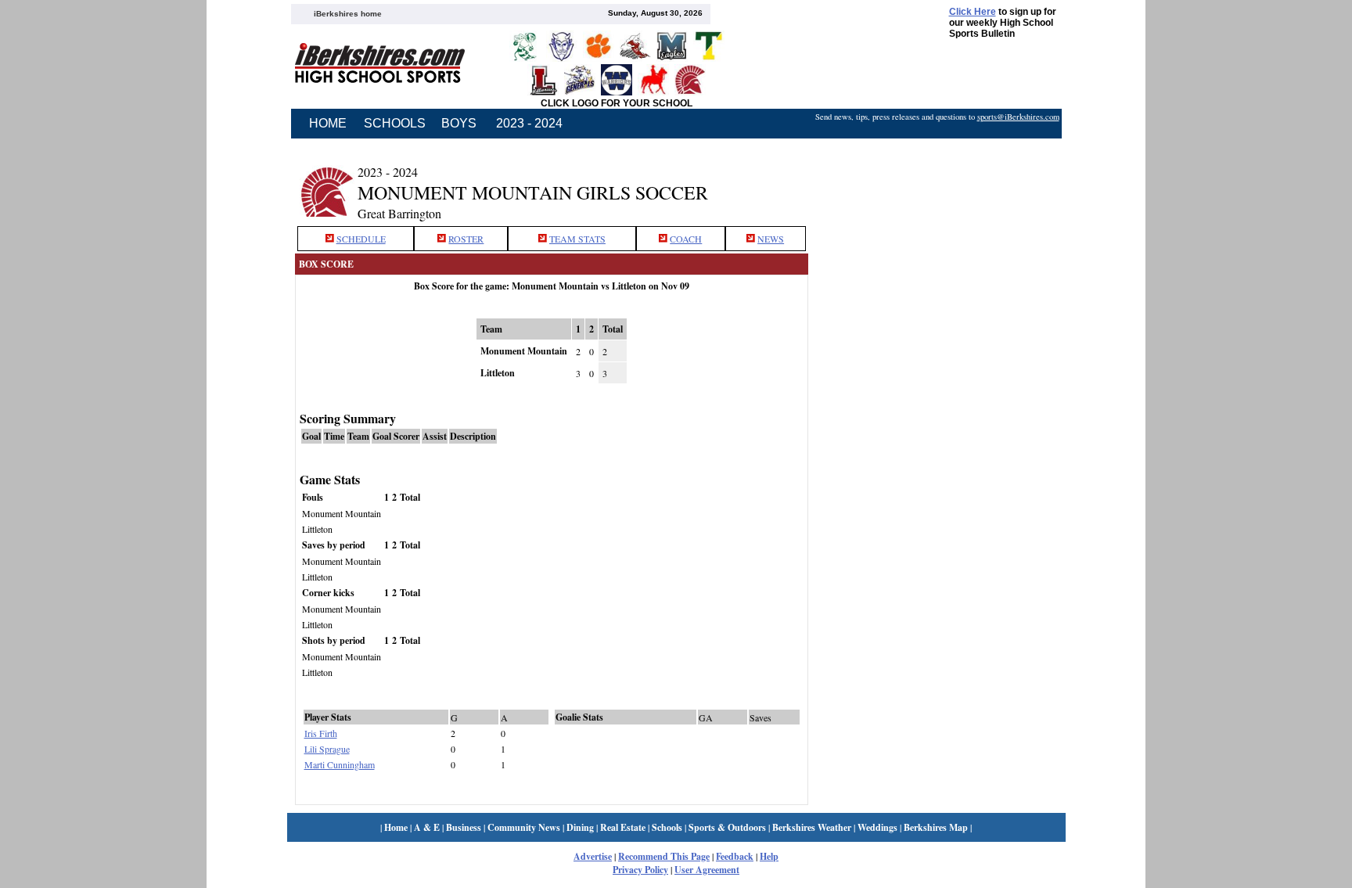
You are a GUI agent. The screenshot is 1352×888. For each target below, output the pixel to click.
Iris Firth (320, 733)
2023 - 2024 (529, 123)
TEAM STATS (577, 238)
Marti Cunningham (339, 764)
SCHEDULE (361, 238)
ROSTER (466, 238)
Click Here (972, 11)
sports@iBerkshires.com (1018, 116)
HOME (328, 123)
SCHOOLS (395, 123)
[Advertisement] (936, 182)
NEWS (770, 238)
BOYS (458, 123)
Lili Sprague (327, 748)
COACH (686, 238)
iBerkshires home (348, 13)
